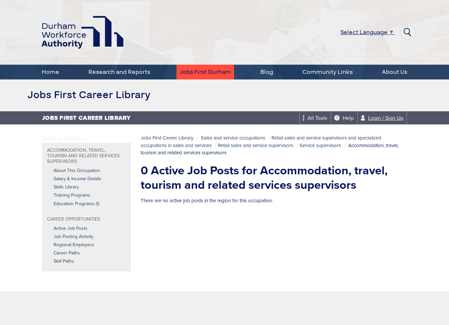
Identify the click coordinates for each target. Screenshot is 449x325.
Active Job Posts (70, 228)
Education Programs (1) (76, 204)
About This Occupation (77, 171)
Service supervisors (320, 145)
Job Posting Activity (73, 237)
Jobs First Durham (205, 72)
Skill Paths (64, 261)
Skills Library (66, 187)
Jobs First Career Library (167, 137)
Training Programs (72, 195)
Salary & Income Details (77, 179)
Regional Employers (74, 245)
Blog (266, 72)
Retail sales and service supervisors (255, 145)
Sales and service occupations (233, 137)
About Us (394, 72)
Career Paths (67, 253)
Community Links (327, 72)
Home (50, 72)
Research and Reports (119, 72)
